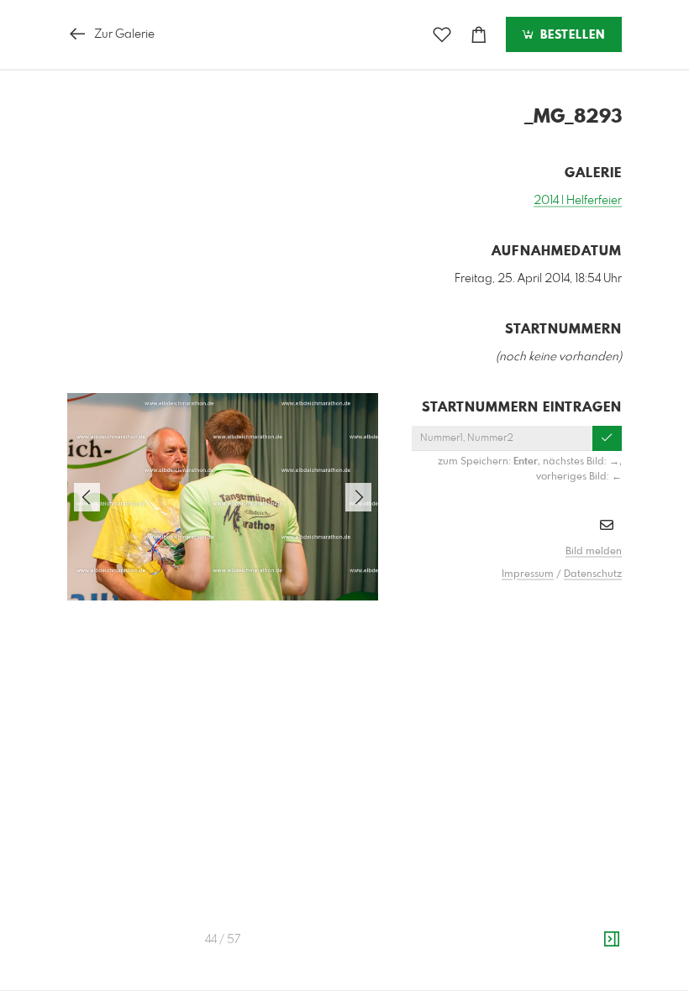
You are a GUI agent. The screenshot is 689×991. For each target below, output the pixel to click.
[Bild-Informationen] (612, 940)
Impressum (528, 574)
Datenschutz (593, 574)
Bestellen (570, 35)
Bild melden (593, 552)
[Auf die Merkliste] (442, 35)
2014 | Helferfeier (578, 201)
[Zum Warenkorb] (479, 35)
